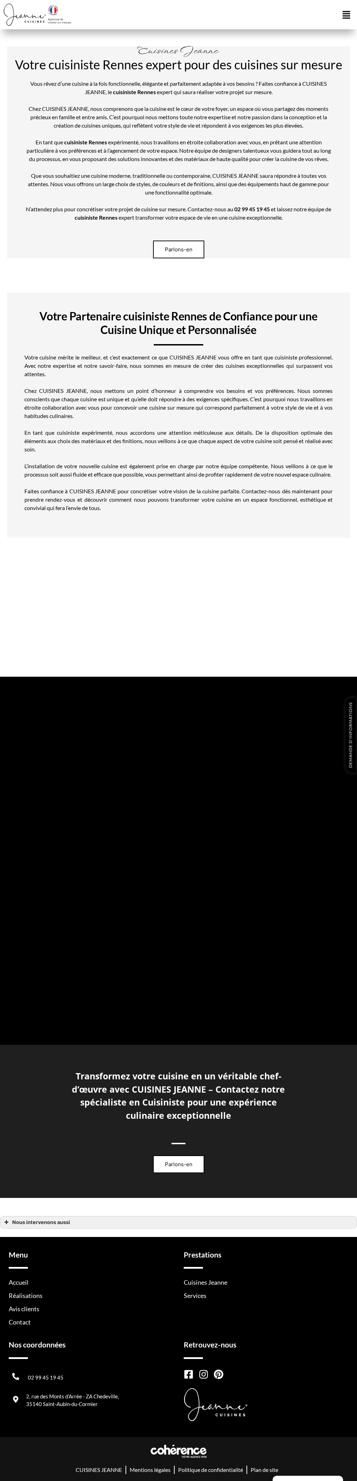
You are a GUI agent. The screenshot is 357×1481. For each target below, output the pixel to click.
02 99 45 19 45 (45, 1377)
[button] (178, 249)
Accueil (19, 1282)
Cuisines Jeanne (205, 1282)
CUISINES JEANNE (99, 1469)
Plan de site (264, 1469)
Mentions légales (150, 1469)
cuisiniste (76, 142)
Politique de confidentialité (210, 1469)
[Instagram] (203, 1374)
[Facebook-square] (188, 1374)
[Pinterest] (218, 1374)
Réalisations (26, 1295)
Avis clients (24, 1309)
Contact (20, 1322)
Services (195, 1295)
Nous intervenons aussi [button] (41, 1222)
